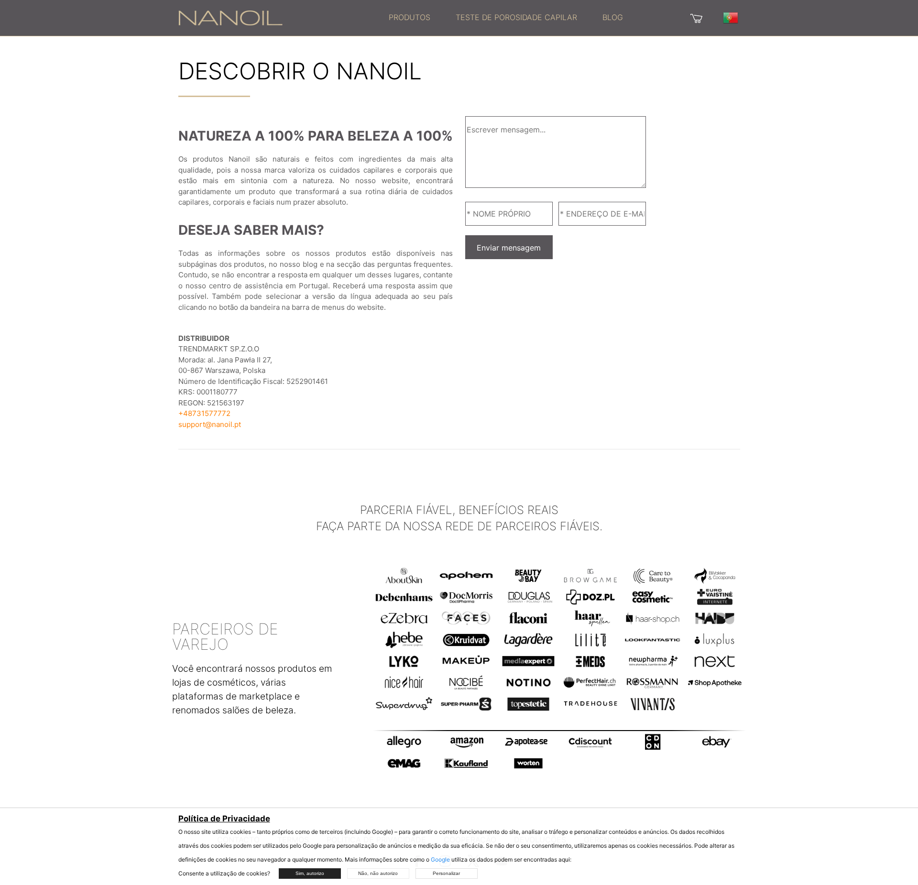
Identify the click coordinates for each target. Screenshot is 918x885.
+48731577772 (204, 413)
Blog (612, 17)
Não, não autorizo (378, 873)
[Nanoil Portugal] (230, 17)
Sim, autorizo (309, 873)
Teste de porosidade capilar (516, 17)
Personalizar (446, 873)
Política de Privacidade (224, 818)
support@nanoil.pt (209, 424)
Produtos (409, 17)
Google (440, 859)
